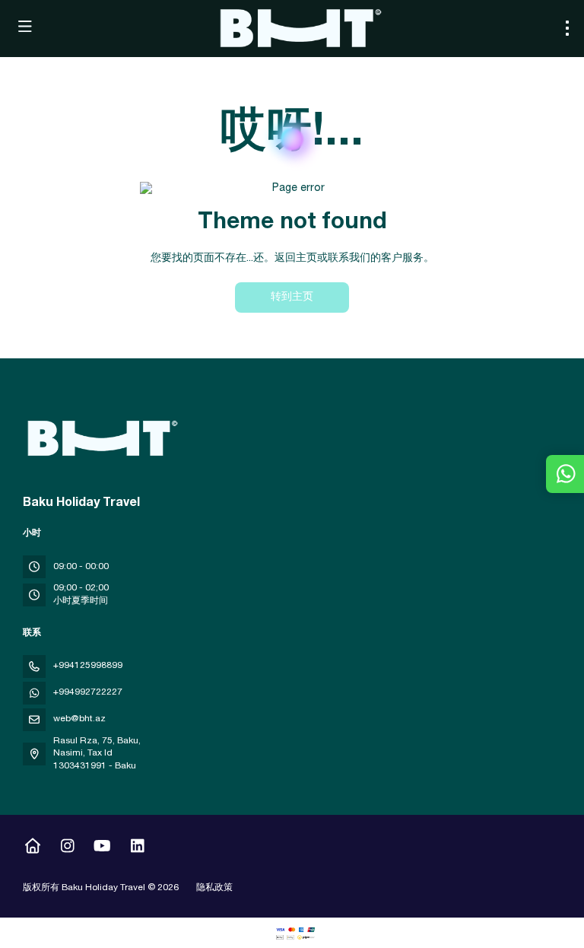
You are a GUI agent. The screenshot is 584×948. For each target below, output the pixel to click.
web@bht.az (79, 719)
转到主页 (292, 297)
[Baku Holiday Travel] (100, 438)
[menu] (567, 28)
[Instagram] (67, 848)
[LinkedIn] (137, 848)
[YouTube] (102, 848)
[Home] (32, 848)
